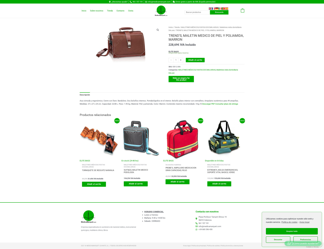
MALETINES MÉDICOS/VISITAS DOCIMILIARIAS (199, 27)
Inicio (171, 27)
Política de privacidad (199, 246)
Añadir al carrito (195, 60)
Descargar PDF (208, 104)
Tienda (177, 27)
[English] (210, 8)
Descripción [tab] (85, 95)
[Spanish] (226, 8)
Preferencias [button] (305, 240)
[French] (213, 8)
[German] (217, 8)
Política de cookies (213, 246)
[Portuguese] (223, 8)
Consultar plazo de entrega (226, 104)
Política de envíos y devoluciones (232, 246)
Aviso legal (304, 222)
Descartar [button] (278, 240)
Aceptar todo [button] (292, 231)
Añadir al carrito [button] (94, 184)
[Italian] (220, 8)
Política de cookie (289, 222)
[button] (158, 30)
